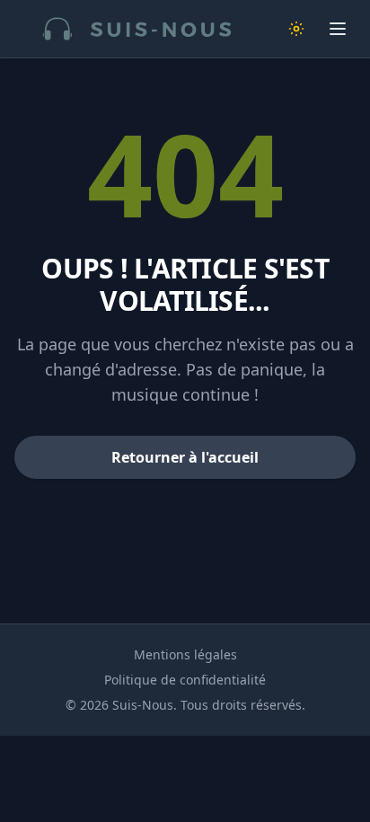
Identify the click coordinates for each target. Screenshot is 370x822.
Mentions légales (185, 654)
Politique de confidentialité (185, 679)
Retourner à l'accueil (185, 457)
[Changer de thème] (296, 29)
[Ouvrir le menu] (338, 29)
